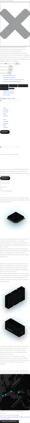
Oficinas (5, 115)
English (9, 98)
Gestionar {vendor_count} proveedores (13, 79)
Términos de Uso (5, 419)
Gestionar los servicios (9, 77)
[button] (15, 24)
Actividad (5, 110)
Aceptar (4, 85)
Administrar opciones (8, 75)
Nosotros (5, 112)
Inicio (4, 108)
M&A (4, 114)
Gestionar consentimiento (9, 421)
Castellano (3, 98)
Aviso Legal (6, 95)
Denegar (13, 85)
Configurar (23, 85)
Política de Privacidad (9, 93)
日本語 (13, 98)
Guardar (4, 88)
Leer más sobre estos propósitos (12, 81)
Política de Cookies (8, 91)
